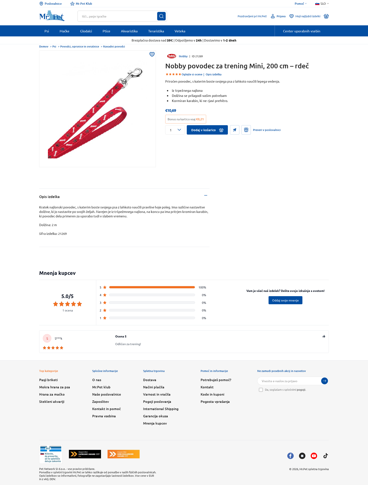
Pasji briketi (48, 379)
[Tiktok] (325, 456)
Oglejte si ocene (192, 74)
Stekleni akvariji (51, 401)
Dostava (149, 379)
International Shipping (160, 408)
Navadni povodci (114, 46)
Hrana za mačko (52, 394)
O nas (96, 379)
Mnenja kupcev (155, 423)
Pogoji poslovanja (157, 401)
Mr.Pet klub (101, 387)
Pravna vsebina (104, 415)
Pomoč (299, 4)
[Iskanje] (161, 16)
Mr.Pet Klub (84, 3)
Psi (54, 46)
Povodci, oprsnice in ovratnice (79, 46)
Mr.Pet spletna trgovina (314, 469)
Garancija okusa (155, 415)
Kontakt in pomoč (106, 408)
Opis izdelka (213, 74)
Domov (43, 46)
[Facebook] (290, 456)
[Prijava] (324, 380)
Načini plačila (153, 387)
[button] (175, 130)
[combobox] (119, 16)
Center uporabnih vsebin (301, 31)
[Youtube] (314, 456)
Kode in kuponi (212, 394)
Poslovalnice (53, 3)
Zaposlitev (100, 401)
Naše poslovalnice (106, 394)
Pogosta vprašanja (215, 401)
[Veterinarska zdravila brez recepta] (50, 454)
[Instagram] (302, 456)
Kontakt (207, 387)
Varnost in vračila (157, 394)
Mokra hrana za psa (54, 387)
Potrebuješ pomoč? (216, 379)
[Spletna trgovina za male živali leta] (85, 454)
